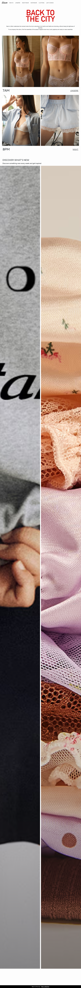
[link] (11, 3)
